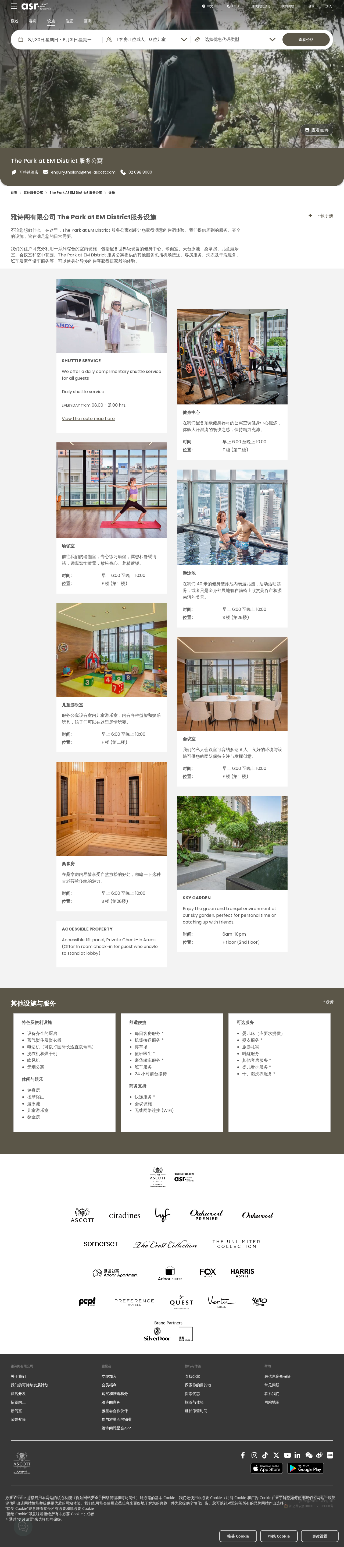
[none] (51, 1376)
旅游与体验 (195, 1402)
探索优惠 (192, 1393)
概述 (14, 21)
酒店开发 (18, 1393)
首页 (14, 192)
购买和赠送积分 (115, 1393)
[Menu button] (14, 6)
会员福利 (109, 1385)
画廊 (87, 21)
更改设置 (319, 1536)
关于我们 (18, 1376)
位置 (69, 21)
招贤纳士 (18, 1402)
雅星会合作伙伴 (115, 1411)
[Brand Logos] (82, 1215)
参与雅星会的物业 (117, 1419)
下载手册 (324, 216)
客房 (33, 21)
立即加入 (109, 1376)
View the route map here (88, 418)
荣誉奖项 (18, 1419)
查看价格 (306, 39)
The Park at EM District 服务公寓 (75, 192)
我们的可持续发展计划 (29, 1385)
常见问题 (272, 1385)
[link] (22, 1462)
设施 (51, 21)
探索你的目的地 (198, 1385)
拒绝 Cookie (279, 1536)
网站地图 (272, 1402)
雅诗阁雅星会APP (116, 1428)
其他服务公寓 (33, 192)
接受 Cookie (238, 1536)
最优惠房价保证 (277, 1376)
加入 (328, 6)
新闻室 (16, 1411)
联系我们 (272, 1393)
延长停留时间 (196, 1411)
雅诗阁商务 (111, 1402)
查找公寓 (192, 1376)
